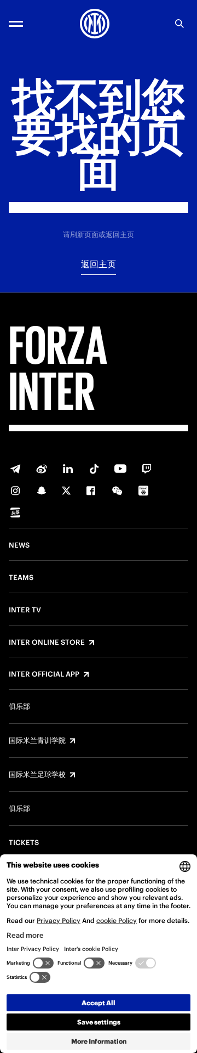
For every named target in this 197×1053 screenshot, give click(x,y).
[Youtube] (120, 468)
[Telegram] (15, 468)
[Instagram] (15, 490)
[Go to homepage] (94, 23)
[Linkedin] (67, 468)
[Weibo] (41, 468)
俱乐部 (19, 706)
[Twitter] (66, 490)
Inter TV (25, 610)
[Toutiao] (15, 512)
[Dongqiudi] (143, 490)
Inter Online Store (47, 642)
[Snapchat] (41, 490)
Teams (21, 577)
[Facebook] (90, 490)
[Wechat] (117, 490)
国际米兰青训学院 (37, 740)
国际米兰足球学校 (37, 774)
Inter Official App (44, 674)
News (19, 545)
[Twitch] (146, 468)
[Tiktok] (94, 468)
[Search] (179, 23)
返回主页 (98, 263)
